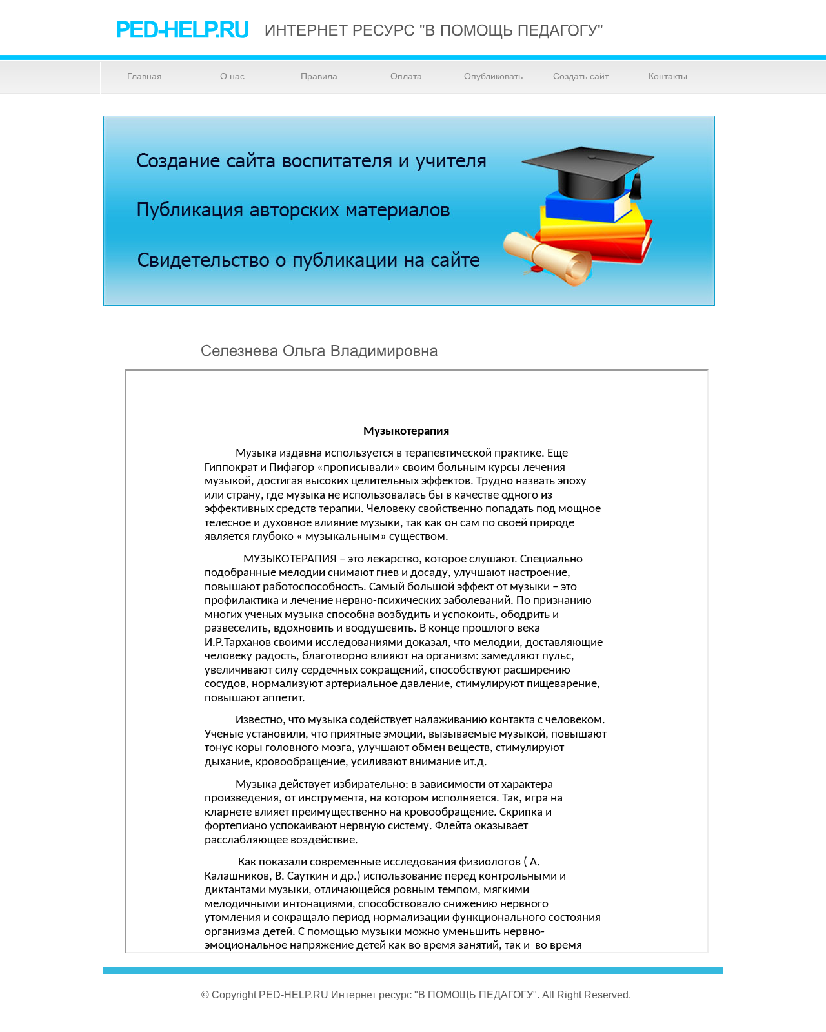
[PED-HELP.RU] (182, 28)
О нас (232, 76)
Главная (144, 76)
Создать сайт (581, 76)
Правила (319, 76)
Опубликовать (493, 76)
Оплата (406, 76)
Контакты (668, 76)
